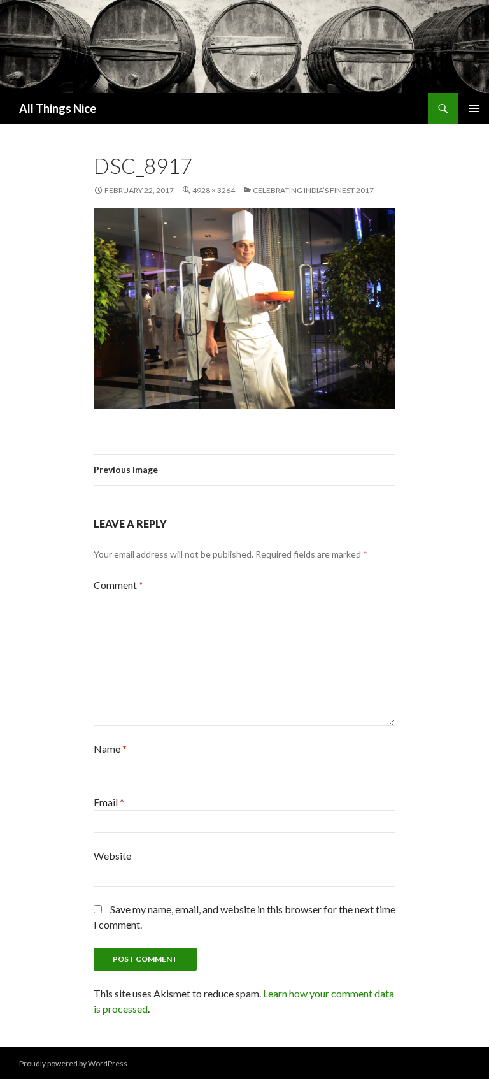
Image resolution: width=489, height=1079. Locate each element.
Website (112, 856)
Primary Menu (473, 108)
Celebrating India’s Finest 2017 (313, 190)
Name (110, 748)
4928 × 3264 (213, 190)
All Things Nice (57, 108)
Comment (118, 585)
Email (109, 802)
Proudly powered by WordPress (73, 1063)
